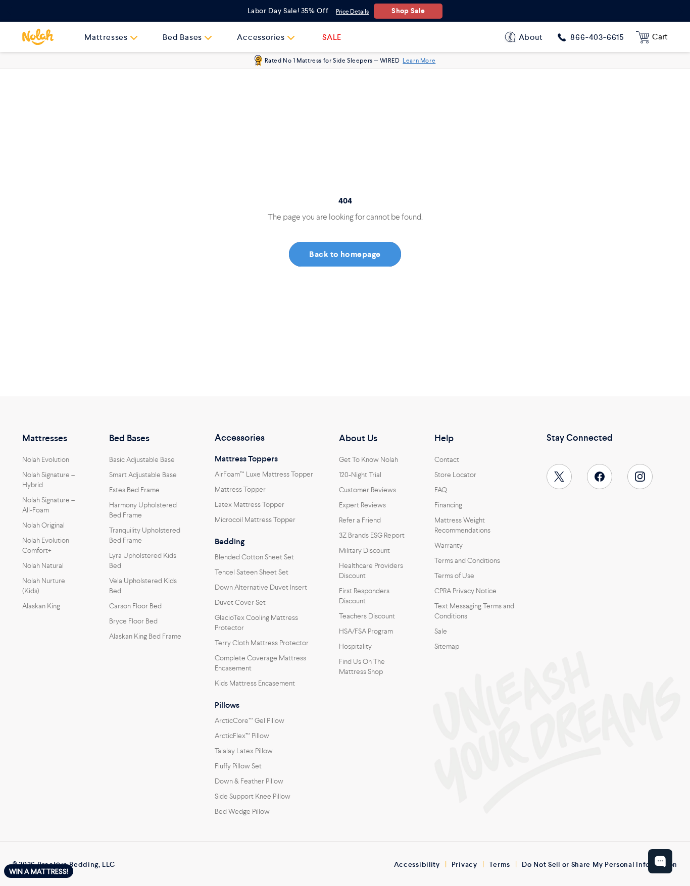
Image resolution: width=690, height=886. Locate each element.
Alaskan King (41, 605)
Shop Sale (408, 11)
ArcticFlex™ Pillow (242, 735)
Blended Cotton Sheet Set (254, 556)
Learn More (419, 61)
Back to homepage (345, 254)
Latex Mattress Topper (249, 504)
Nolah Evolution (45, 459)
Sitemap (446, 646)
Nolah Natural (43, 565)
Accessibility (417, 864)
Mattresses (44, 438)
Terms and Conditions (467, 560)
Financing (448, 504)
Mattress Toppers (246, 459)
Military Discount (364, 550)
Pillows (227, 705)
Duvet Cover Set (240, 602)
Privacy (464, 864)
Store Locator (455, 474)
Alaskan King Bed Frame (145, 636)
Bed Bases (129, 438)
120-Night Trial (360, 474)
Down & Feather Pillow (249, 781)
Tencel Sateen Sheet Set (251, 572)
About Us (358, 438)
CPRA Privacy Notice (465, 590)
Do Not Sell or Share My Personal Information (599, 864)
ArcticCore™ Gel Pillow (249, 720)
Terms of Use (454, 575)
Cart (660, 36)
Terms (500, 864)
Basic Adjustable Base (142, 459)
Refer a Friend (360, 520)
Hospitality (355, 646)
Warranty (448, 545)
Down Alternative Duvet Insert (261, 587)
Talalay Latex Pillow (244, 750)
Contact (446, 459)
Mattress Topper (240, 489)
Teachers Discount (367, 615)
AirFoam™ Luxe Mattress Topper (264, 474)
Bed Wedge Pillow (242, 811)
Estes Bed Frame (134, 489)
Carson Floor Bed (135, 605)
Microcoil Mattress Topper (255, 519)
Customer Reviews (367, 489)
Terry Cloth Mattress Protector (262, 642)
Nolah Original (43, 525)
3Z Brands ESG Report (372, 535)
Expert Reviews (362, 504)
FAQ (440, 489)
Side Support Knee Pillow (252, 796)
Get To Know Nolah (368, 459)
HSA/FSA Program (366, 631)
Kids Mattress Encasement (255, 683)
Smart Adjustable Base (143, 474)
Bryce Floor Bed (133, 621)
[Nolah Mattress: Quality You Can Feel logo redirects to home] (38, 37)
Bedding (229, 542)
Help (444, 438)
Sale (440, 631)
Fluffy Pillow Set (238, 765)
